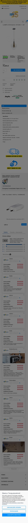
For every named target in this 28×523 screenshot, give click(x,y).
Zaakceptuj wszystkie (14, 514)
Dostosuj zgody (14, 511)
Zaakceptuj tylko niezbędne (14, 507)
